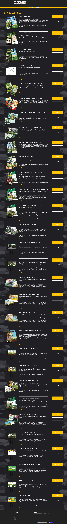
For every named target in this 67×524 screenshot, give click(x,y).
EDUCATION (42, 513)
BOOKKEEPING (39, 513)
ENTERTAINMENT (46, 513)
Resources (15, 518)
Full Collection (15, 514)
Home (14, 513)
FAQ (14, 517)
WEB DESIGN (35, 513)
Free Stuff (15, 519)
